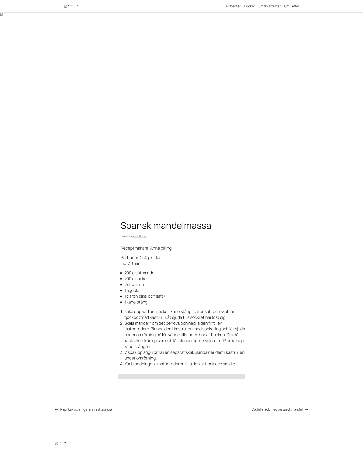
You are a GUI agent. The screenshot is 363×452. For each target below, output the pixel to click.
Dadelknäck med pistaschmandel (277, 409)
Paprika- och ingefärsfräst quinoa (86, 409)
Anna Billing (139, 236)
